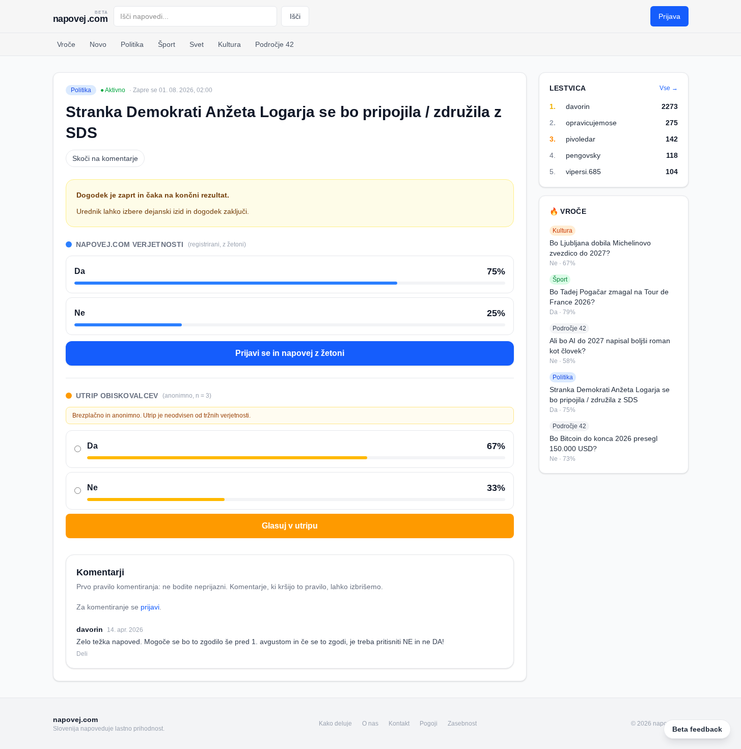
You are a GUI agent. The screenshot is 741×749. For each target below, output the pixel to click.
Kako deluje (335, 723)
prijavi (150, 607)
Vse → (669, 88)
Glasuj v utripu (290, 525)
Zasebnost (462, 723)
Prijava (669, 16)
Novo (98, 44)
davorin (578, 106)
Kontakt (399, 723)
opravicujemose (591, 123)
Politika (132, 44)
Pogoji (428, 723)
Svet (196, 44)
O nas (370, 723)
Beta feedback (697, 729)
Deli (82, 653)
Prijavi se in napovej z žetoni (289, 353)
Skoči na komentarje (105, 158)
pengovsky (583, 155)
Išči (295, 16)
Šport (166, 44)
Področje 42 (274, 44)
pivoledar (580, 139)
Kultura (229, 44)
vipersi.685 (583, 172)
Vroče (66, 44)
